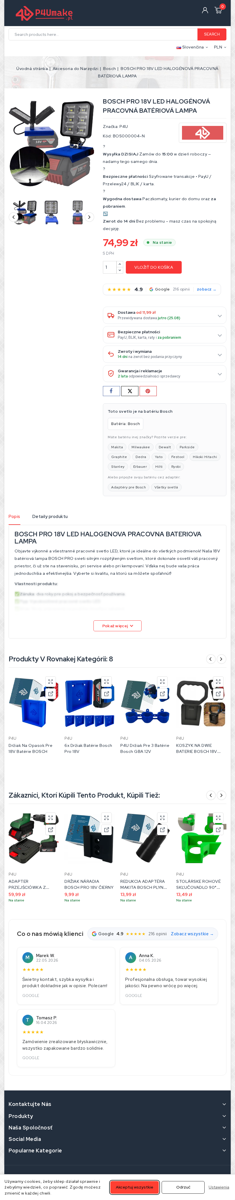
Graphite (119, 457)
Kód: (107, 136)
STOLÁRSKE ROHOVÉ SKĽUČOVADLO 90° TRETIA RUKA (198, 887)
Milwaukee (141, 447)
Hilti (159, 466)
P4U (124, 126)
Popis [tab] (14, 516)
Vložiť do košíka (153, 267)
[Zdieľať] (111, 391)
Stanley (118, 466)
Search (212, 34)
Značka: (111, 126)
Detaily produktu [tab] (50, 516)
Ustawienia (219, 1187)
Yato (159, 457)
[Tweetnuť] (130, 391)
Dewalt (165, 447)
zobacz (204, 289)
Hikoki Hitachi (205, 457)
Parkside (187, 447)
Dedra (141, 457)
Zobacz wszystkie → (192, 933)
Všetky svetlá (166, 487)
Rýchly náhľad (51, 682)
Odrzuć (183, 1187)
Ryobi (176, 466)
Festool (178, 457)
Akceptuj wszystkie (134, 1187)
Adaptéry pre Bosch (128, 487)
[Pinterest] (148, 391)
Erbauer (140, 466)
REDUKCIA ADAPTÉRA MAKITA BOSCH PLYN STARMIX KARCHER (142, 887)
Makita (117, 447)
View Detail (51, 694)
